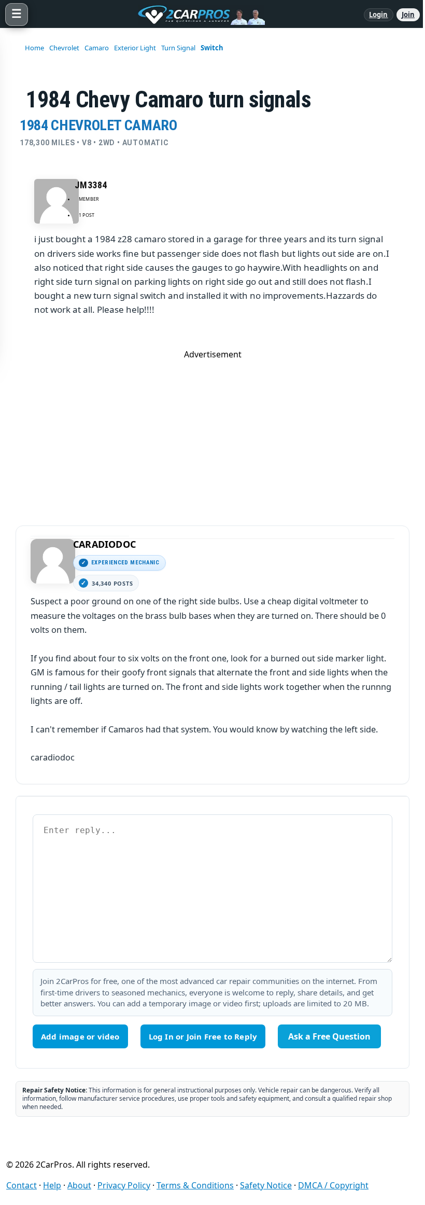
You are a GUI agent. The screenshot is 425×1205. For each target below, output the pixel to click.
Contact (21, 1185)
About (79, 1185)
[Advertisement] (212, 432)
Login (378, 14)
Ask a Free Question (329, 1036)
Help (52, 1185)
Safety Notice (266, 1185)
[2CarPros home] (196, 15)
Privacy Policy (123, 1185)
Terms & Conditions (195, 1185)
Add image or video (80, 1036)
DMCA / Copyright (333, 1185)
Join (408, 14)
